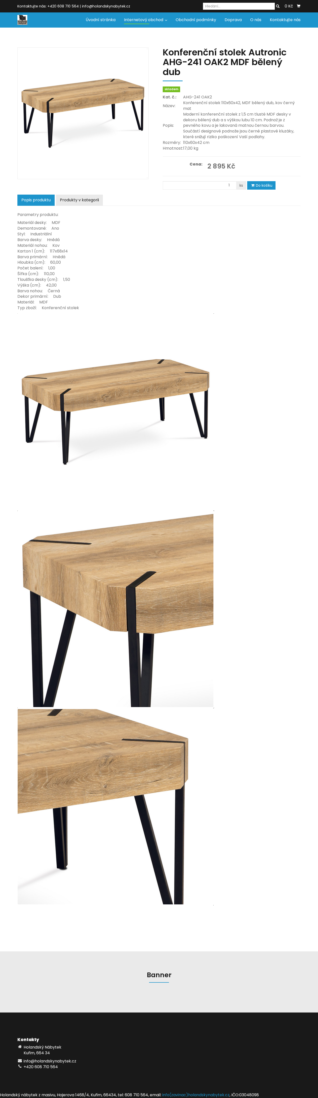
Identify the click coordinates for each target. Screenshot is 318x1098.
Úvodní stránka (101, 20)
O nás (255, 20)
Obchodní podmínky (196, 20)
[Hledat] (278, 6)
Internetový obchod (144, 20)
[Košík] (299, 6)
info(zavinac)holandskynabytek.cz (196, 1095)
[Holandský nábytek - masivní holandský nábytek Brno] (22, 19)
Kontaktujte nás (285, 20)
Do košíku (263, 185)
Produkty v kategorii (79, 200)
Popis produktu (36, 200)
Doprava (233, 20)
